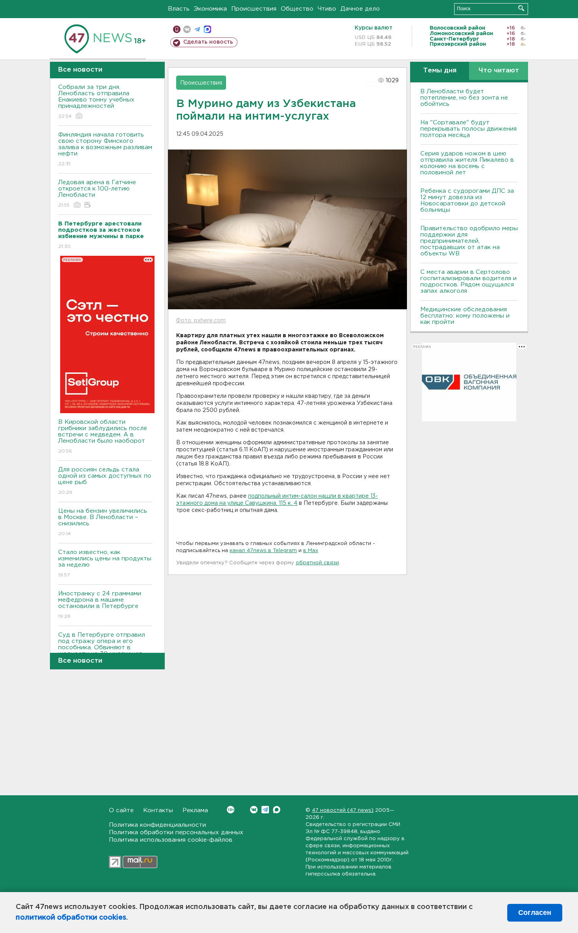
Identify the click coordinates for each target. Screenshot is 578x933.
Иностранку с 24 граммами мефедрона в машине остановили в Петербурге (99, 605)
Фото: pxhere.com (201, 320)
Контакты (158, 810)
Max (276, 809)
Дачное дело (360, 8)
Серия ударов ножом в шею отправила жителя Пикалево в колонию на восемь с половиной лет (467, 163)
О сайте (121, 810)
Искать (521, 8)
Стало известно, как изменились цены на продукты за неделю (104, 563)
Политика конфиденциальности (157, 825)
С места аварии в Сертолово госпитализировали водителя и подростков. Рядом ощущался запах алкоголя (468, 282)
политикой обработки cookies (71, 918)
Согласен (534, 912)
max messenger (207, 29)
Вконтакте (254, 809)
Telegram (265, 809)
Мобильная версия (176, 29)
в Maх (310, 551)
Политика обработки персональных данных (176, 832)
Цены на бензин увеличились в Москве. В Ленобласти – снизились (102, 522)
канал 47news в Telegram (263, 551)
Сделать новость (208, 42)
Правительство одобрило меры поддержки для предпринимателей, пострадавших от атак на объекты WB (469, 241)
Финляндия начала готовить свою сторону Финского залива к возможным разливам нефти (105, 149)
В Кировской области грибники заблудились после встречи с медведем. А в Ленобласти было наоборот (102, 436)
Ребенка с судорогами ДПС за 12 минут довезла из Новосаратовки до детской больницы (467, 200)
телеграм (197, 29)
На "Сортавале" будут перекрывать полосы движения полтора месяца (468, 129)
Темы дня (440, 71)
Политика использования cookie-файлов (170, 839)
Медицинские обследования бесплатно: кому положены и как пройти (465, 316)
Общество (297, 8)
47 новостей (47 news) (343, 810)
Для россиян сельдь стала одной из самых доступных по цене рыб (104, 481)
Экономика (210, 8)
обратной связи (317, 563)
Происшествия (253, 8)
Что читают (499, 71)
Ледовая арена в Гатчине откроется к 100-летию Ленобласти (97, 193)
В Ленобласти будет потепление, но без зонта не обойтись (464, 98)
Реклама (195, 810)
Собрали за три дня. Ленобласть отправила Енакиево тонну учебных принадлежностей (96, 101)
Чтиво (327, 8)
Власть (179, 8)
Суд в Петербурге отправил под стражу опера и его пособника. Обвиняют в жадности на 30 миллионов (101, 649)
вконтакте (187, 29)
